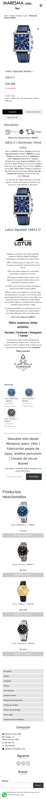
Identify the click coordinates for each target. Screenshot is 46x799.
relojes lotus (8, 101)
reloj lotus (36, 98)
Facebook (21, 332)
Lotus (25, 16)
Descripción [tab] (12, 112)
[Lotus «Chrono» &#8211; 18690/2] (29, 393)
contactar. (36, 347)
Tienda (12, 16)
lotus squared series (26, 98)
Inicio (6, 16)
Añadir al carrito (23, 535)
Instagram (36, 332)
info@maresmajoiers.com (15, 749)
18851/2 (13, 98)
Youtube (9, 332)
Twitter (24, 335)
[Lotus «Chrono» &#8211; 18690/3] (11, 413)
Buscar (5, 781)
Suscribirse (34, 477)
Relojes (19, 16)
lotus (18, 98)
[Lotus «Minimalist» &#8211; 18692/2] (11, 393)
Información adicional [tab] (33, 112)
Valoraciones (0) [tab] (12, 117)
